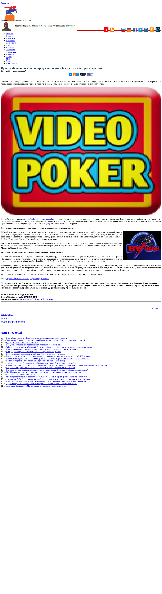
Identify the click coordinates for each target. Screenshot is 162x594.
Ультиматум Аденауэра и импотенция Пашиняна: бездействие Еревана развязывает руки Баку (47, 340)
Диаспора (10, 47)
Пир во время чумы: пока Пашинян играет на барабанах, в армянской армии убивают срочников (48, 358)
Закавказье (10, 40)
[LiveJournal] (84, 74)
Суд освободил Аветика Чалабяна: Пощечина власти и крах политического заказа (41, 384)
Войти (4, 318)
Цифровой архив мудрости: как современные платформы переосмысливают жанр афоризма (46, 381)
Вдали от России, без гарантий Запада (22, 342)
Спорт (9, 56)
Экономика (11, 43)
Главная (9, 34)
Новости (10, 36)
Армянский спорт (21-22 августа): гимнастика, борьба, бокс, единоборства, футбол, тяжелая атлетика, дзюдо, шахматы (57, 365)
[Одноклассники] (74, 74)
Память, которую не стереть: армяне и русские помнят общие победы (36, 361)
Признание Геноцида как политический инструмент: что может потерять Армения (42, 349)
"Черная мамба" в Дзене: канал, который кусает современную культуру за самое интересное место (48, 379)
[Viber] (88, 74)
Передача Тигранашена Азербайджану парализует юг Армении (33, 345)
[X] (81, 74)
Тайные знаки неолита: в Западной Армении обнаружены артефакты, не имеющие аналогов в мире (49, 347)
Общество (10, 50)
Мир (8, 59)
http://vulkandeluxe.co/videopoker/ (40, 219)
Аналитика (11, 52)
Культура (10, 54)
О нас (8, 61)
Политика (10, 38)
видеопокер (35, 279)
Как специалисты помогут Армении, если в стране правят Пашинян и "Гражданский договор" (47, 370)
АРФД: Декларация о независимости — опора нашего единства (33, 352)
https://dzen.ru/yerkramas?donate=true (36, 299)
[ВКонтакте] (70, 74)
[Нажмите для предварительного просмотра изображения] (81, 215)
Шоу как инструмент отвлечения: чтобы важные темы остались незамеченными (40, 368)
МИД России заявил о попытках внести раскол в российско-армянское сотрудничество (43, 372)
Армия (9, 45)
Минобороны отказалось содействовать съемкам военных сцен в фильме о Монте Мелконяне (46, 377)
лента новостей (11, 332)
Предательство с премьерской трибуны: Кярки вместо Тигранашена (35, 354)
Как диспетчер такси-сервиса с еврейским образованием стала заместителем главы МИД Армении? (49, 356)
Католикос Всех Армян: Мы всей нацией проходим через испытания (36, 386)
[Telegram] (91, 74)
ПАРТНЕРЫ (11, 63)
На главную (156, 308)
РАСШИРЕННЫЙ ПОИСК (13, 322)
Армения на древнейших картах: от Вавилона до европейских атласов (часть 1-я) (41, 363)
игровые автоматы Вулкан (17, 279)
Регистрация (7, 314)
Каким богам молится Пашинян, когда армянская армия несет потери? (36, 338)
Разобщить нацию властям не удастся (22, 374)
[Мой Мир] (77, 74)
